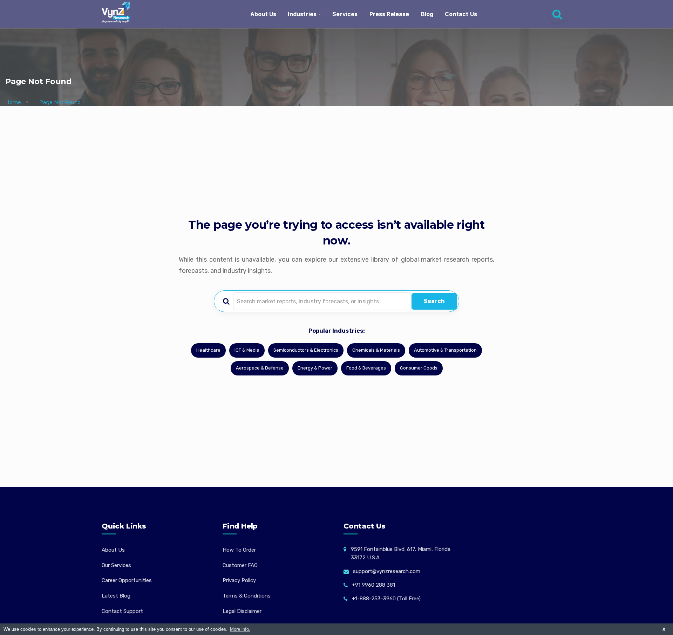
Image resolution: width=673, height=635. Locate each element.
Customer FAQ (240, 565)
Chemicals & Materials (376, 350)
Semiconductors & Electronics (305, 350)
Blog (427, 14)
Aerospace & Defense (260, 368)
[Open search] (557, 14)
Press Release (389, 14)
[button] (653, 615)
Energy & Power (315, 368)
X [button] (663, 629)
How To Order (239, 550)
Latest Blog (116, 596)
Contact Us (461, 14)
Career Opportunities (127, 580)
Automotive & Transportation (445, 350)
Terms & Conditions (247, 596)
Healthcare (208, 350)
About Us (263, 14)
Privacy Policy (239, 580)
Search (434, 301)
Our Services (116, 565)
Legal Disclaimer (242, 611)
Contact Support (122, 611)
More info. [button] (240, 629)
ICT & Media (246, 350)
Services (345, 14)
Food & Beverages (366, 368)
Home (13, 102)
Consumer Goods (418, 368)
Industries (302, 14)
